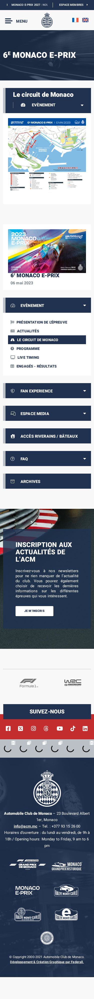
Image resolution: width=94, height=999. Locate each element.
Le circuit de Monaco (37, 340)
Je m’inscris (34, 611)
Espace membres (73, 5)
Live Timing (28, 357)
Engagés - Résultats (37, 366)
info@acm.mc (26, 826)
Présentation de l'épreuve (42, 322)
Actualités (28, 331)
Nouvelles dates (47, 5)
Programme (28, 348)
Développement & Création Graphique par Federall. (47, 962)
